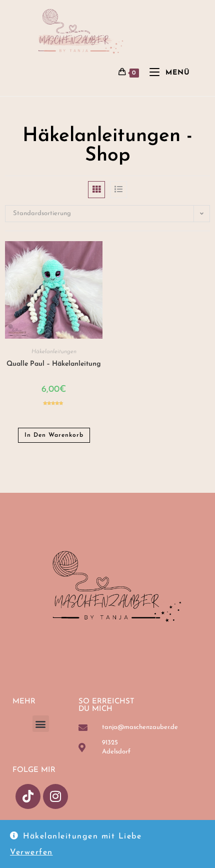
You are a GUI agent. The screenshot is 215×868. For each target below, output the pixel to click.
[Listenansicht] (118, 189)
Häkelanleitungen (54, 352)
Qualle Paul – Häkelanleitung (53, 364)
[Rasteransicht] (96, 189)
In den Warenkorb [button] (54, 435)
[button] (40, 723)
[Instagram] (55, 796)
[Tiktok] (28, 796)
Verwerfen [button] (31, 852)
